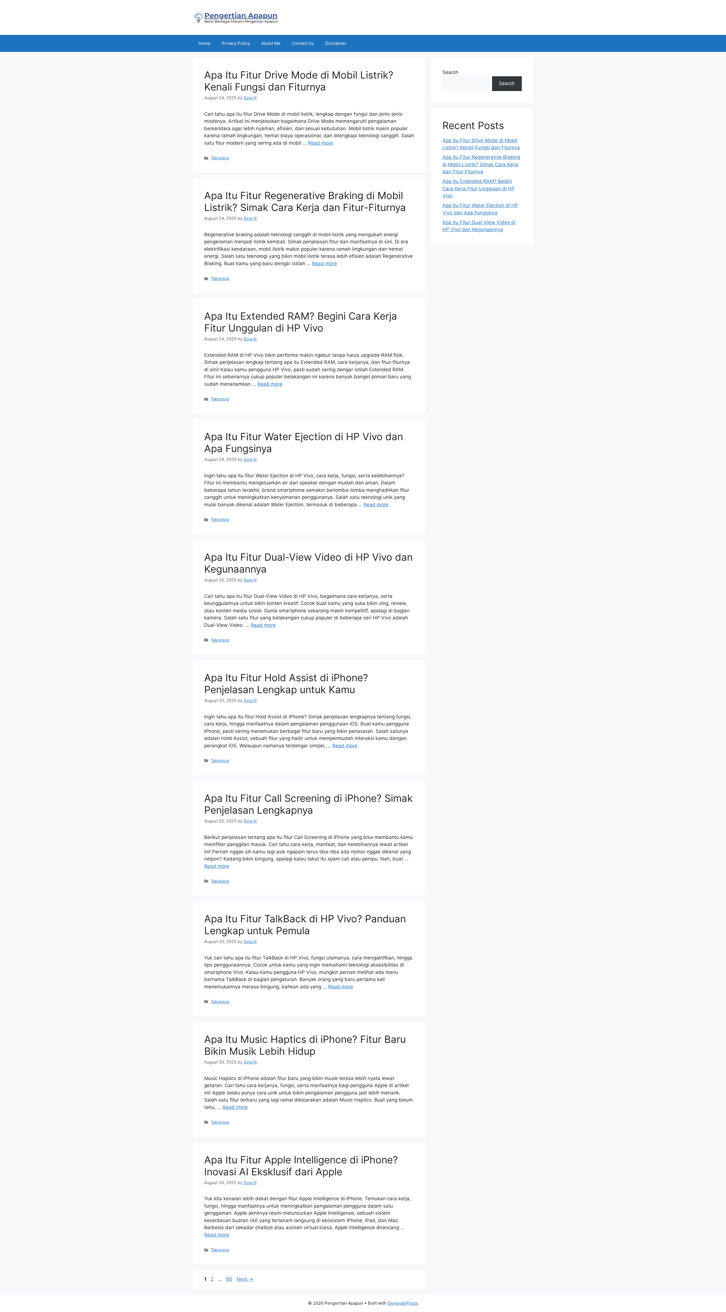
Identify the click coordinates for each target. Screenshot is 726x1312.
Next (245, 1279)
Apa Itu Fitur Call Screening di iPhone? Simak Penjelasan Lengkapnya (308, 804)
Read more (320, 143)
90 (230, 1279)
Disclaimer (336, 43)
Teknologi (220, 157)
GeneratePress (403, 1303)
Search (450, 72)
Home (204, 43)
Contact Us (303, 43)
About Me (270, 43)
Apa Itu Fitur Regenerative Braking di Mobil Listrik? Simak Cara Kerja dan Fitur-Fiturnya (305, 201)
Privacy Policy (236, 43)
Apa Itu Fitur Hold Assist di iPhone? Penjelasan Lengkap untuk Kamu (286, 683)
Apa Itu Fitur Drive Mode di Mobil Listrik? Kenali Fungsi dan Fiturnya (298, 81)
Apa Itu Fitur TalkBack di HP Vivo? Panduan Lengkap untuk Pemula (305, 924)
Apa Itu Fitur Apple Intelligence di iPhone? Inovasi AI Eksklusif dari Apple (301, 1166)
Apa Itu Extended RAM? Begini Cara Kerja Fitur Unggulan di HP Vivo (300, 322)
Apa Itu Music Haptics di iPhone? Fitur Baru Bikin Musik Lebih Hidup (305, 1045)
